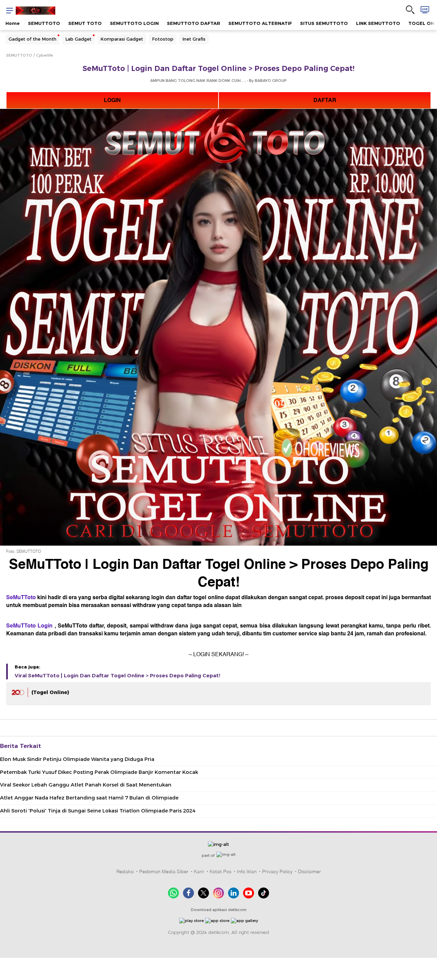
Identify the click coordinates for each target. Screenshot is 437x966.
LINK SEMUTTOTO (378, 23)
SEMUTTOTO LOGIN (134, 23)
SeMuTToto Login (29, 625)
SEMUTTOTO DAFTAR (193, 23)
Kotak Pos (220, 871)
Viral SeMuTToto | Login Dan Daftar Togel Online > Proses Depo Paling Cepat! (117, 676)
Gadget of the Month (32, 39)
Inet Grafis (194, 39)
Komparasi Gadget (121, 39)
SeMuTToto (21, 597)
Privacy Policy (277, 871)
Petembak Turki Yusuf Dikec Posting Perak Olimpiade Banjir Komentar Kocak (99, 772)
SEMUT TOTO (85, 23)
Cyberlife (44, 55)
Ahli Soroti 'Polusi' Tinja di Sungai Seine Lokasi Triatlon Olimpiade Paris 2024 (97, 811)
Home (12, 23)
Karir (199, 871)
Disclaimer (309, 871)
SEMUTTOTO (44, 23)
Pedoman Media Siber (163, 871)
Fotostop (162, 39)
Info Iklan (247, 871)
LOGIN (112, 100)
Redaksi (125, 871)
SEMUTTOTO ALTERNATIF (260, 23)
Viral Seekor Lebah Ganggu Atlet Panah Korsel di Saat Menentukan (85, 785)
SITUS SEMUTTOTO (324, 23)
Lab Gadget (78, 39)
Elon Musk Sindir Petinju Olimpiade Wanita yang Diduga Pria (77, 759)
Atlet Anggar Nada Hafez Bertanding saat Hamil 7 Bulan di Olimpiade (89, 798)
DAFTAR (324, 100)
